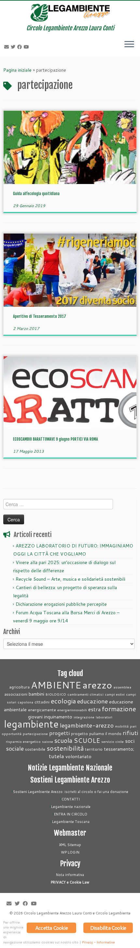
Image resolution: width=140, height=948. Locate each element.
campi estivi (115, 694)
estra (94, 709)
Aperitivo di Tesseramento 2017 (39, 316)
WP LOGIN (70, 852)
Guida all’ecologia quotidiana (36, 193)
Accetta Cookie (51, 927)
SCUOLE (87, 740)
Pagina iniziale (17, 70)
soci (129, 740)
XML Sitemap (70, 844)
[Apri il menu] (129, 45)
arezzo (97, 684)
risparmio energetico (23, 741)
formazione (119, 709)
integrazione (84, 717)
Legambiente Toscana (71, 821)
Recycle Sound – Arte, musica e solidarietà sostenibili (70, 579)
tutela (56, 756)
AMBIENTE (56, 684)
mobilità (122, 726)
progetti (59, 733)
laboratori (104, 717)
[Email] (7, 47)
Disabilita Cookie (108, 927)
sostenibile (35, 749)
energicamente (42, 710)
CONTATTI (71, 799)
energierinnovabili (72, 709)
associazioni (15, 694)
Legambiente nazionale (71, 806)
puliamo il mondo (105, 733)
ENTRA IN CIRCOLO (70, 814)
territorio (94, 749)
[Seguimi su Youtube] (27, 47)
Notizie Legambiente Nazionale (70, 767)
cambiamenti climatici (85, 694)
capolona (25, 702)
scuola (63, 740)
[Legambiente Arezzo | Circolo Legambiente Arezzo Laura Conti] (70, 12)
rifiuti (130, 733)
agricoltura (19, 687)
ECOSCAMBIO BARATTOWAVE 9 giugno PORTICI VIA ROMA (55, 439)
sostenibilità (65, 748)
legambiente (31, 723)
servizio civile (112, 741)
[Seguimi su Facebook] (20, 47)
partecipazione (35, 733)
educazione (92, 701)
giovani (35, 716)
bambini (36, 693)
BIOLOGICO (56, 694)
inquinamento (58, 716)
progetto (79, 733)
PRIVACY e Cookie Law (70, 882)
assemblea (122, 687)
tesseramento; (119, 748)
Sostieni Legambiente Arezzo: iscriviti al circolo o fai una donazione (70, 791)
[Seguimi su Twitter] (14, 47)
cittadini (42, 702)
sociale (15, 748)
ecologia (63, 701)
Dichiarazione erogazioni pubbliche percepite (61, 604)
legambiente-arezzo (87, 725)
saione (47, 741)
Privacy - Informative (98, 942)
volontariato (78, 756)
